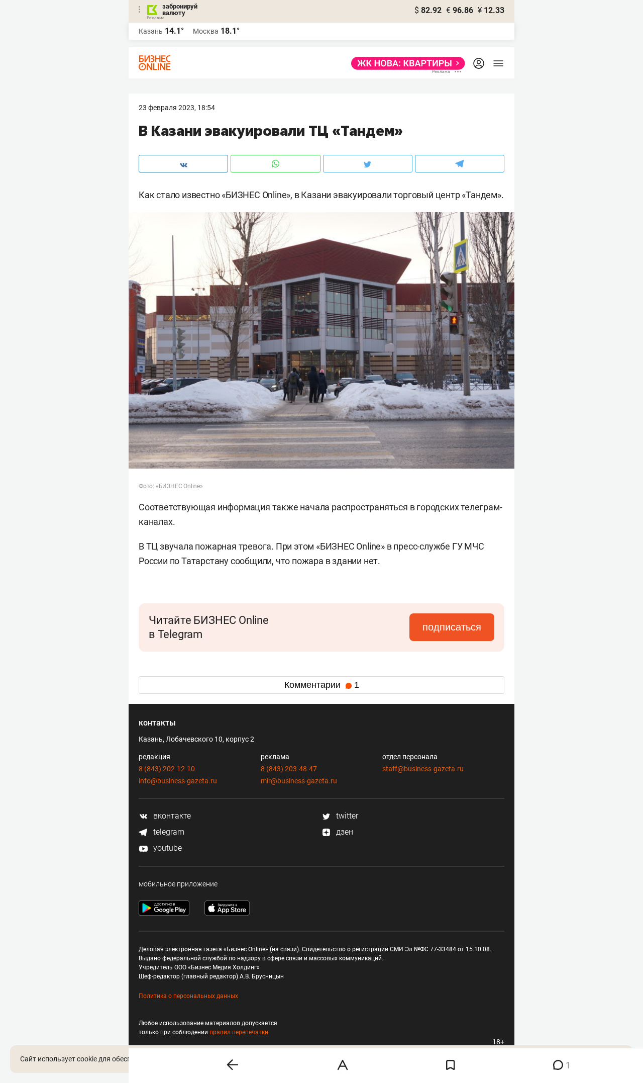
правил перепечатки (238, 1032)
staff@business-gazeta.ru (423, 769)
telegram (167, 832)
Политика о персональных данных (188, 996)
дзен (343, 832)
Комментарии (321, 685)
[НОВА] (405, 63)
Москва (206, 31)
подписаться (451, 627)
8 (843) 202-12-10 (167, 769)
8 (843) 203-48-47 (289, 769)
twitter (346, 816)
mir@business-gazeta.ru (299, 781)
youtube (166, 848)
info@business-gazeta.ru (178, 781)
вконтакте (171, 816)
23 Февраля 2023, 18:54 (177, 108)
